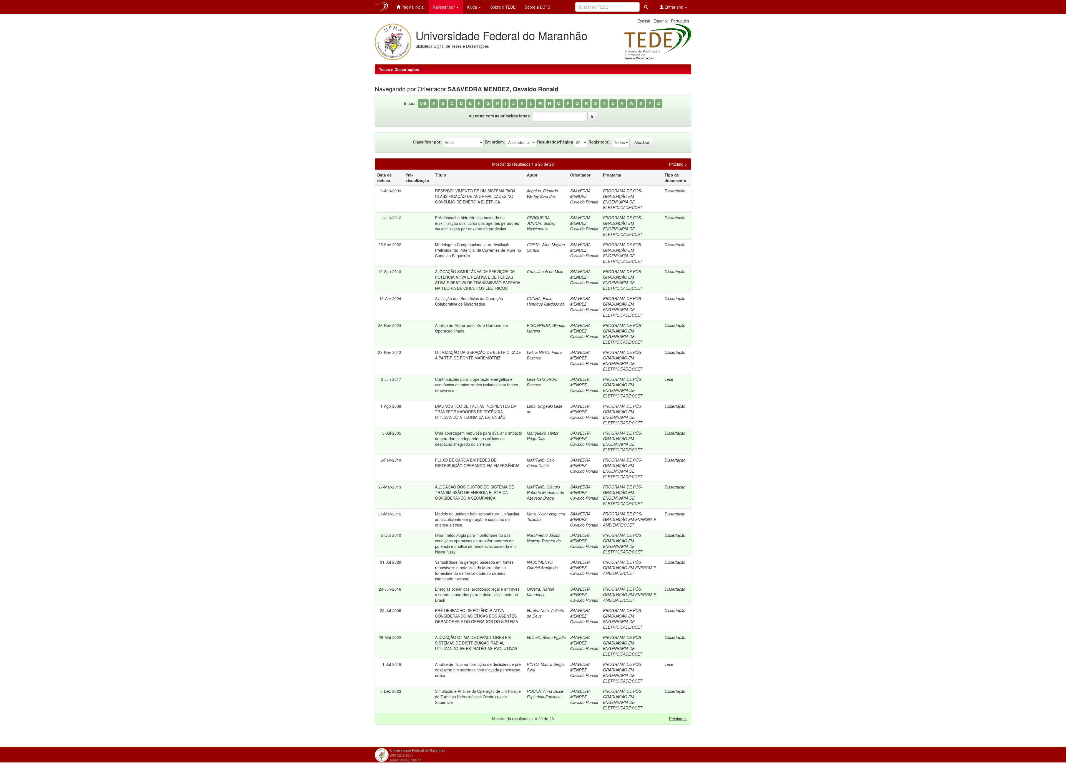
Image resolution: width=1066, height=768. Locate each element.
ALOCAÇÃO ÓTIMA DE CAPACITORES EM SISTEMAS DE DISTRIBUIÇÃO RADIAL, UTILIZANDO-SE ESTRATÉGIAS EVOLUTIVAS (476, 642)
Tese (669, 379)
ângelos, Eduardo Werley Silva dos (542, 193)
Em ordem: (495, 142)
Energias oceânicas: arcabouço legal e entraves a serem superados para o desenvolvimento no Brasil (477, 594)
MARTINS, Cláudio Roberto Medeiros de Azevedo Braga (545, 492)
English (643, 21)
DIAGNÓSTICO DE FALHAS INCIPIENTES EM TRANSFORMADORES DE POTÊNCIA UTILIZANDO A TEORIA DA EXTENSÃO (476, 411)
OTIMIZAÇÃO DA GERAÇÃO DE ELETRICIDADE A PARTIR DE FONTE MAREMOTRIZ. (478, 355)
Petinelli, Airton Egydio (546, 637)
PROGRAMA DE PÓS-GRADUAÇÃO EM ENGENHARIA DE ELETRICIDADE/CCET (622, 199)
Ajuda (472, 7)
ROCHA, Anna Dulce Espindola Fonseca (545, 693)
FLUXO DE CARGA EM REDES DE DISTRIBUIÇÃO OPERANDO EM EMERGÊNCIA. (478, 462)
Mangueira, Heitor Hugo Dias (543, 435)
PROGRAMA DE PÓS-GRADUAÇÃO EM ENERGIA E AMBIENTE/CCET (629, 519)
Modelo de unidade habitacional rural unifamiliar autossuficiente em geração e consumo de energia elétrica (477, 519)
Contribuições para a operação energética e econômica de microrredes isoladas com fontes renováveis (476, 384)
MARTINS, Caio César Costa (541, 462)
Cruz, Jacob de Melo (545, 271)
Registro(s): (600, 142)
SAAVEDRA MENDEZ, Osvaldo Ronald (584, 196)
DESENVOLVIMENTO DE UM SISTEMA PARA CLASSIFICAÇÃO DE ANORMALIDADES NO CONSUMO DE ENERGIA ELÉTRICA (475, 196)
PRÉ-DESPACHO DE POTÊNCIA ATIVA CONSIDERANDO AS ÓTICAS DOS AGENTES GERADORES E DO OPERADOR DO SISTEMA (476, 616)
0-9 (423, 103)
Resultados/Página (555, 142)
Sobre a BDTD (537, 7)
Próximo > (678, 164)
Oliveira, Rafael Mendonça (540, 591)
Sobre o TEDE (502, 7)
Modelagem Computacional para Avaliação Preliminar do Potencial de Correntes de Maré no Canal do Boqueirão (478, 250)
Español (660, 21)
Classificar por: (427, 142)
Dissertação (675, 190)
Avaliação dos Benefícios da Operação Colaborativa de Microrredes (469, 301)
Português (680, 21)
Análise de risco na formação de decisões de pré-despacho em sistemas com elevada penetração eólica (478, 669)
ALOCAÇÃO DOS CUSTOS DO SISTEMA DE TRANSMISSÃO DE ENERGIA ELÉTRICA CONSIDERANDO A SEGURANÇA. (474, 492)
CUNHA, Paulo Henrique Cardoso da (546, 301)
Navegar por (444, 7)
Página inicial (412, 7)
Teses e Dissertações (399, 69)
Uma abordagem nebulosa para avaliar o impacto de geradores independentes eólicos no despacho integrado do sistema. (478, 438)
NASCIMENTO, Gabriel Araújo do (542, 564)
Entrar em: (673, 7)
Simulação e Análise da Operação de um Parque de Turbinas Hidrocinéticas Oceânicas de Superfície (478, 696)
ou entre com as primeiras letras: (500, 116)
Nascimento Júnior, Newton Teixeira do (544, 537)
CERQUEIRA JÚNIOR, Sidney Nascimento (541, 223)
